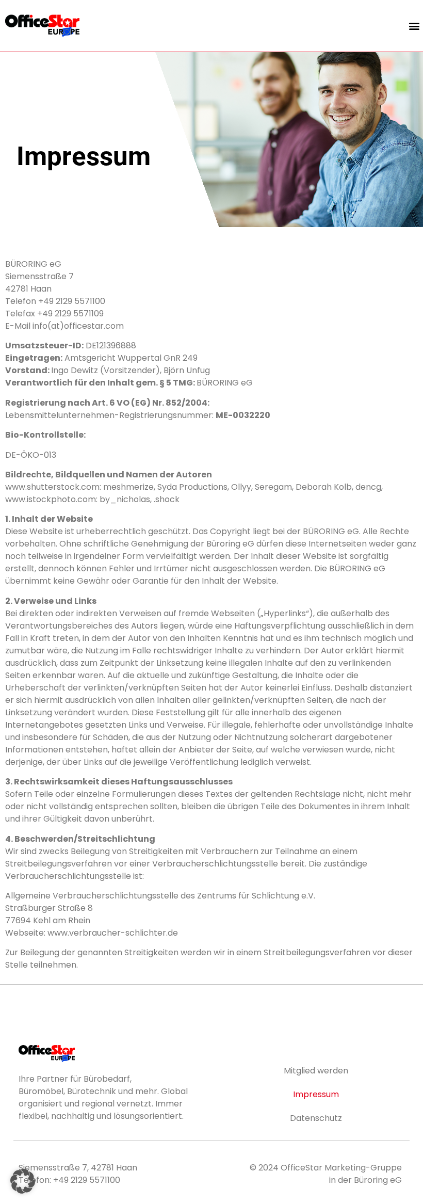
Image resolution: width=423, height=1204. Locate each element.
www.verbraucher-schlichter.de (112, 933)
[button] (414, 26)
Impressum (316, 1094)
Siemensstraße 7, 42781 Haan (78, 1168)
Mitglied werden (316, 1071)
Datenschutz (316, 1118)
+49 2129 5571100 (86, 1180)
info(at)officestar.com (78, 326)
